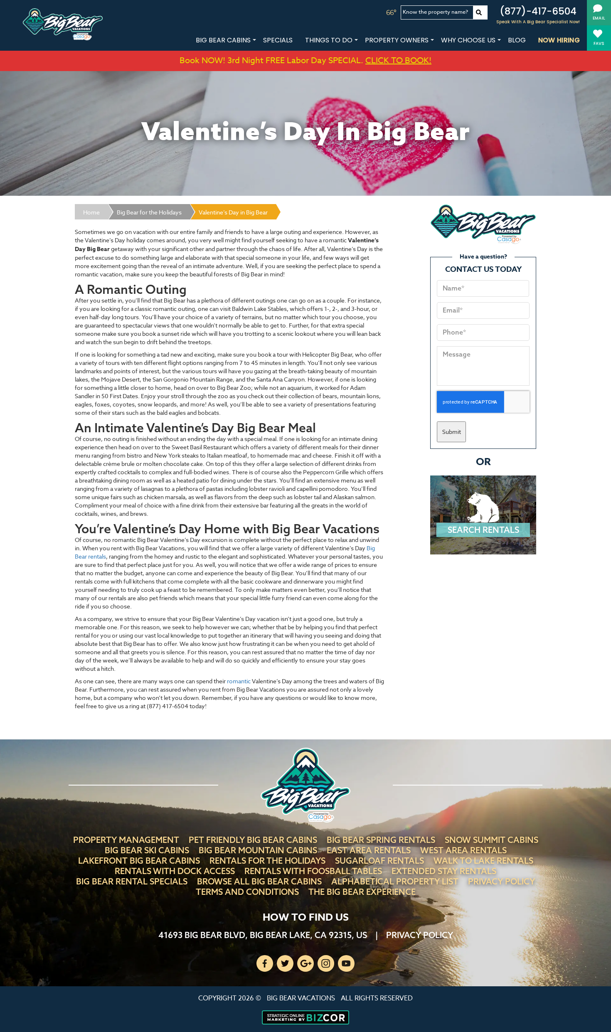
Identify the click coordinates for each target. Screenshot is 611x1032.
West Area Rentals (463, 850)
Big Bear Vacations (301, 998)
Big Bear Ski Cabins (147, 850)
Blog (517, 40)
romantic (239, 681)
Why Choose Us (468, 40)
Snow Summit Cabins (491, 840)
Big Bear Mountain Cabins (258, 850)
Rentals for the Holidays (267, 860)
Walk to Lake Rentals (483, 860)
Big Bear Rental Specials (131, 881)
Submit (451, 432)
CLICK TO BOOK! (398, 60)
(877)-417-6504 (538, 11)
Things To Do (328, 40)
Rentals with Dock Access (175, 871)
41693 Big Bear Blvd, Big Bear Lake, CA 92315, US (262, 935)
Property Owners (397, 40)
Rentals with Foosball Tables (313, 871)
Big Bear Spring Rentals (381, 840)
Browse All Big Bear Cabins (259, 881)
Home (91, 212)
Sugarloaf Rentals (379, 860)
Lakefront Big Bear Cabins (139, 860)
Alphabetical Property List (394, 881)
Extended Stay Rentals (444, 871)
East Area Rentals (369, 850)
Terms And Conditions (247, 892)
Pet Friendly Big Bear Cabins (253, 840)
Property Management (126, 840)
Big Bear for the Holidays (149, 212)
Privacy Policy (501, 881)
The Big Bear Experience (362, 892)
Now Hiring (559, 40)
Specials (278, 40)
